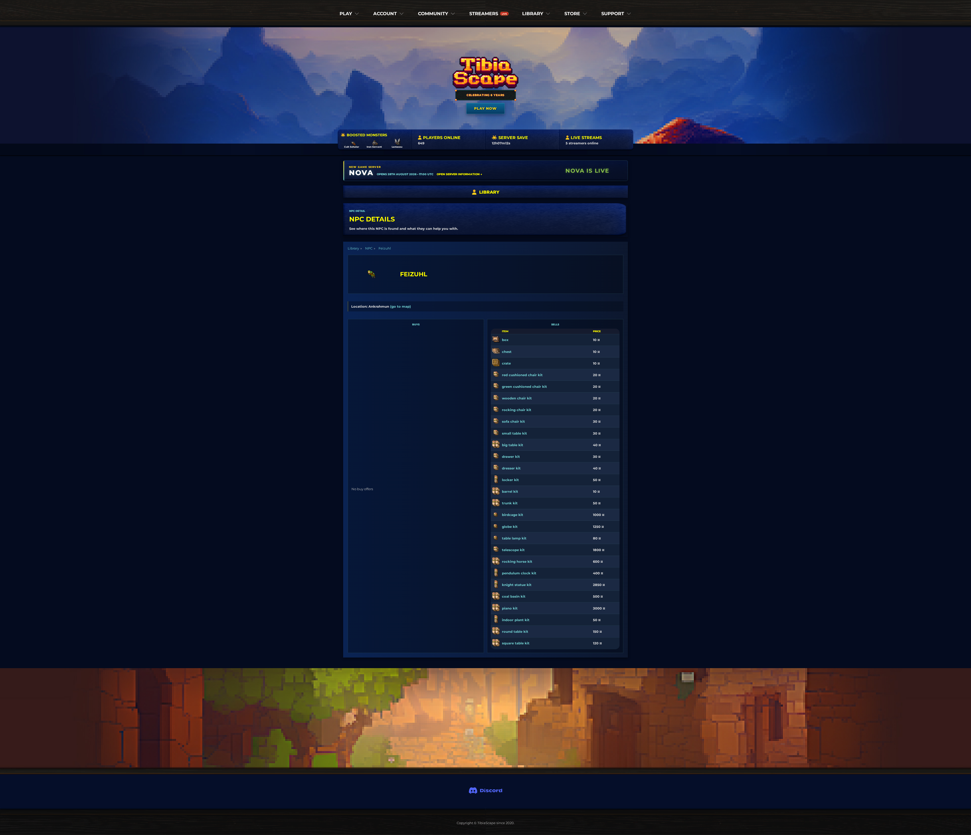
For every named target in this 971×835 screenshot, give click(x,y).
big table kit (512, 445)
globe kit (510, 527)
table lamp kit (514, 538)
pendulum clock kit (519, 573)
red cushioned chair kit (522, 375)
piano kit (510, 608)
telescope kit (513, 550)
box (505, 340)
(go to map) (400, 306)
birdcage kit (512, 515)
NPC (368, 248)
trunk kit (510, 503)
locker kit (510, 480)
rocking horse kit (517, 561)
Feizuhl (385, 248)
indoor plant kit (515, 620)
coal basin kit (513, 596)
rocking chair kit (516, 410)
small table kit (514, 433)
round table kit (515, 631)
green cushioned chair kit (524, 387)
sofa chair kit (513, 421)
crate (506, 363)
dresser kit (511, 468)
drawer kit (511, 457)
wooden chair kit (517, 398)
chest (507, 352)
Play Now (485, 108)
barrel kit (510, 491)
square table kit (515, 643)
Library (353, 248)
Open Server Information (459, 174)
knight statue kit (517, 585)
